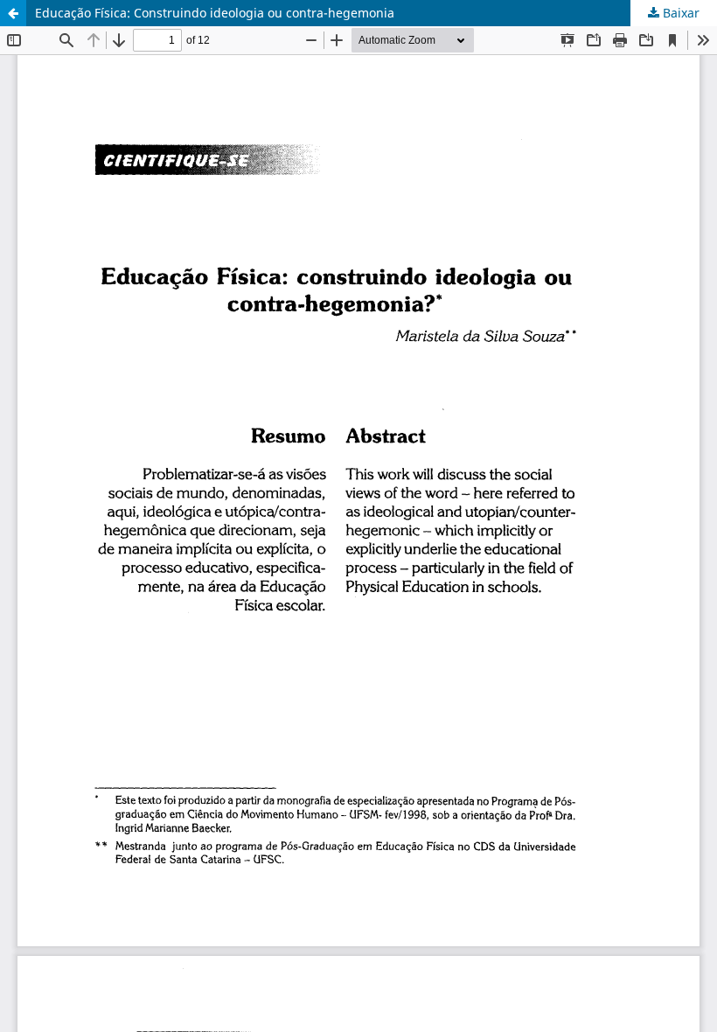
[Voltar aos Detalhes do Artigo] (13, 13)
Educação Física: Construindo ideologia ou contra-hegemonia (214, 12)
